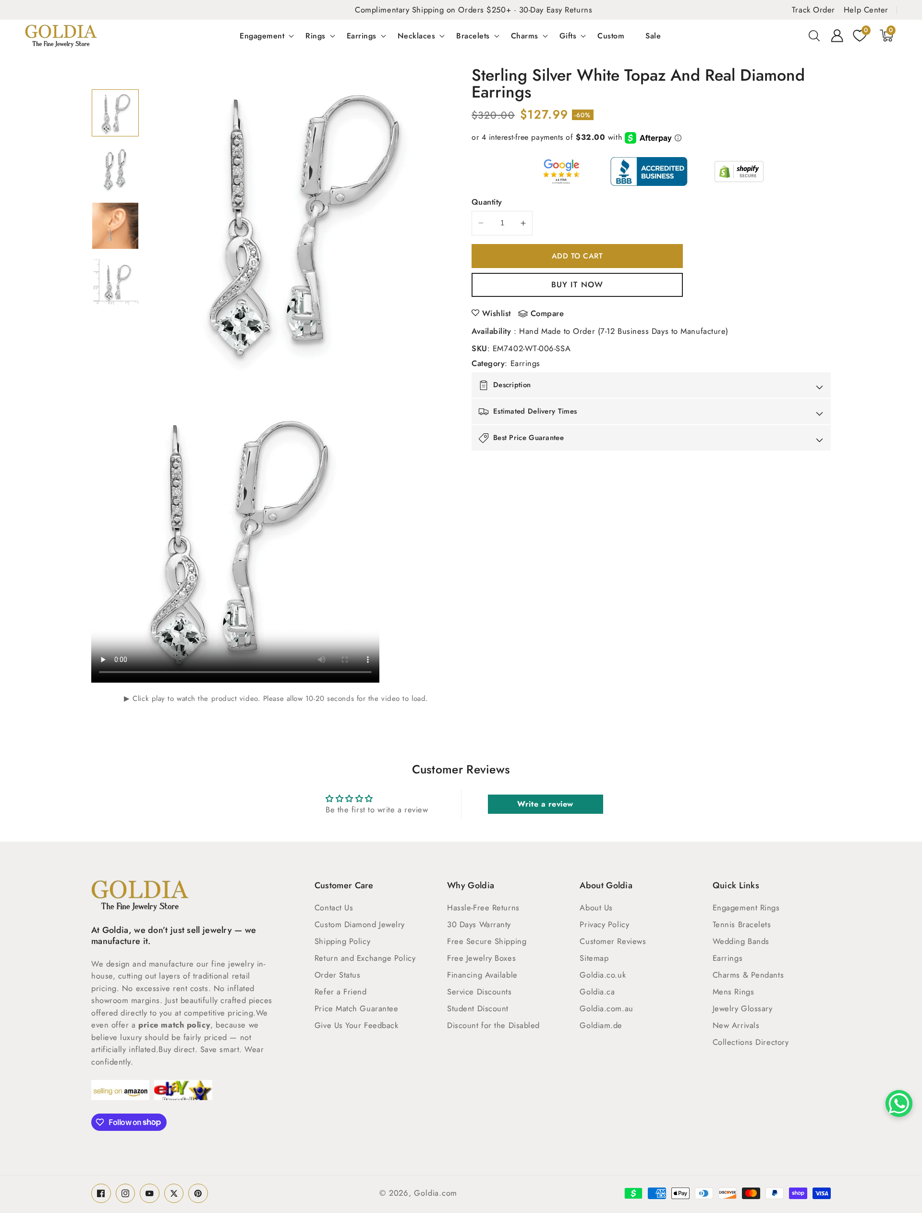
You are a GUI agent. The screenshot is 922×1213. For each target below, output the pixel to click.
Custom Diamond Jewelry (360, 924)
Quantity (487, 202)
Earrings (361, 35)
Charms (524, 35)
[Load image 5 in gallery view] (115, 112)
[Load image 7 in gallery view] (115, 225)
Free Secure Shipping (486, 941)
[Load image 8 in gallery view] (115, 282)
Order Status (338, 974)
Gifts (568, 35)
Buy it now (577, 284)
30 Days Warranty (479, 924)
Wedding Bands (741, 941)
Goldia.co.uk (603, 974)
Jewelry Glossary (743, 1008)
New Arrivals (736, 1025)
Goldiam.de (601, 1025)
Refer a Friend (341, 991)
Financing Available (482, 974)
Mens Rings (733, 991)
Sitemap (594, 958)
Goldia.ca (597, 991)
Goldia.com (435, 1193)
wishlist (496, 313)
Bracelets (473, 35)
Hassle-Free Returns (483, 907)
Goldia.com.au (606, 1008)
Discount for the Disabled (493, 1025)
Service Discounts (479, 991)
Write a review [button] (545, 803)
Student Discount (478, 1008)
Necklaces (417, 35)
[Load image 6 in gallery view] (115, 169)
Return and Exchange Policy (365, 958)
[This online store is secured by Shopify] (739, 171)
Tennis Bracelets (742, 924)
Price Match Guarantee (357, 1008)
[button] (814, 35)
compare (547, 313)
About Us (596, 907)
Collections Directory (751, 1042)
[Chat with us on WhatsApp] (899, 1103)
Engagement (262, 35)
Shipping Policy (342, 941)
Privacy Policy (604, 924)
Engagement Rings (746, 907)
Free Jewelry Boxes (481, 958)
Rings (315, 35)
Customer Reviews (613, 941)
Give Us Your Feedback (357, 1025)
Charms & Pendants (748, 974)
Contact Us (334, 907)
